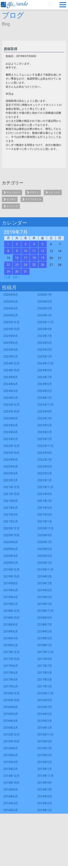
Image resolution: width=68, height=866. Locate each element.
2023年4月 (10, 432)
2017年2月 (10, 686)
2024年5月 (44, 384)
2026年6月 (10, 301)
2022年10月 (11, 453)
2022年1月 (44, 480)
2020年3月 (44, 556)
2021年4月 (10, 514)
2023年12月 (11, 404)
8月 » (16, 277)
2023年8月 (10, 418)
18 (34, 258)
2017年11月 (45, 652)
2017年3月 (44, 679)
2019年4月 (10, 597)
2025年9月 (44, 329)
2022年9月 (44, 453)
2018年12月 (11, 611)
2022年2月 (10, 480)
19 (42, 258)
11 (34, 251)
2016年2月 (10, 727)
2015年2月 (10, 769)
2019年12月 (11, 569)
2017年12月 (11, 652)
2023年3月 (44, 432)
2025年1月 (44, 356)
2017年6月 (10, 673)
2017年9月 (44, 659)
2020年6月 (10, 549)
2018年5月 (44, 631)
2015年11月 (45, 734)
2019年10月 (11, 576)
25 (34, 265)
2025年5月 (44, 343)
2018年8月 (10, 624)
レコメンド (12, 206)
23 (17, 265)
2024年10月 (11, 370)
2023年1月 (44, 439)
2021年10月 (11, 494)
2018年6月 (10, 631)
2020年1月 (44, 563)
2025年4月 (10, 349)
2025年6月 (10, 343)
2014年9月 (44, 782)
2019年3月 (44, 597)
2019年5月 (44, 590)
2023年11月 (45, 404)
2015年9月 (44, 741)
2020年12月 (11, 528)
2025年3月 (44, 349)
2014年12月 (11, 776)
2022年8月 (10, 459)
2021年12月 (11, 487)
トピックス (54, 192)
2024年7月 (44, 377)
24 (25, 265)
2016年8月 (10, 707)
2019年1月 (44, 604)
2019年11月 (45, 569)
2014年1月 (44, 810)
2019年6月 (10, 590)
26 (42, 265)
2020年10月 (11, 535)
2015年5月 (44, 755)
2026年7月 (44, 294)
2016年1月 (44, 727)
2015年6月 (10, 755)
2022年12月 (11, 446)
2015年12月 (11, 734)
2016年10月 (11, 700)
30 (17, 271)
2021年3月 (44, 514)
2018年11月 (45, 611)
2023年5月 (44, 425)
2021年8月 (10, 501)
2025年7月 (44, 336)
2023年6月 (10, 425)
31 (25, 271)
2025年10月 (11, 329)
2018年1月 (44, 645)
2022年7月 (44, 459)
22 (8, 265)
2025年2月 (10, 356)
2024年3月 (44, 391)
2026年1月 (44, 315)
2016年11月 (45, 693)
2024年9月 (44, 370)
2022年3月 (44, 473)
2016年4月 (10, 721)
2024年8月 (10, 377)
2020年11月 (45, 528)
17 (25, 258)
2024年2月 (10, 398)
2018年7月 (44, 624)
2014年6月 (10, 796)
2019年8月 (10, 583)
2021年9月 (44, 494)
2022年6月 (10, 466)
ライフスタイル (33, 199)
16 (17, 258)
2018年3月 (44, 638)
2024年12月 (11, 363)
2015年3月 (44, 762)
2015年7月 (44, 748)
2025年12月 (11, 322)
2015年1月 (44, 769)
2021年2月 (10, 521)
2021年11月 (45, 487)
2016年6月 (10, 714)
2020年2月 (10, 563)
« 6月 (7, 277)
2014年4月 (10, 803)
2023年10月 (11, 411)
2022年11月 (45, 446)
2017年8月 (10, 666)
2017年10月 (11, 659)
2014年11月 (45, 776)
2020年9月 (44, 535)
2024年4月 (10, 391)
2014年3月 (44, 803)
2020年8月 (10, 542)
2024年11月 (45, 363)
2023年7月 (44, 418)
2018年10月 (11, 618)
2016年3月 (44, 721)
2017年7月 (44, 666)
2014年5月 (44, 796)
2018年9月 (44, 618)
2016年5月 (44, 714)
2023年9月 (44, 411)
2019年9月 (44, 576)
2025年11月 (45, 322)
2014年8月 (10, 789)
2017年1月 (44, 686)
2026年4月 (10, 308)
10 (25, 251)
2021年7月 (44, 501)
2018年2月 (10, 645)
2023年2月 (10, 439)
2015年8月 (10, 748)
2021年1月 (44, 521)
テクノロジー (13, 192)
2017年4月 (10, 679)
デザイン (34, 192)
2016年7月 (44, 707)
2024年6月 (10, 384)
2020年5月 (44, 549)
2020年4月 (10, 556)
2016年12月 (11, 693)
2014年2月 (10, 810)
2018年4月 (10, 638)
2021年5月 (44, 508)
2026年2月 (10, 315)
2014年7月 (44, 789)
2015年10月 (11, 741)
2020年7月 (44, 542)
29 (8, 271)
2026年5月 (44, 301)
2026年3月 (44, 308)
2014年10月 (11, 782)
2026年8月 (10, 294)
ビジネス (11, 199)
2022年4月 (10, 473)
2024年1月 (44, 398)
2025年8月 (10, 336)
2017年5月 (44, 673)
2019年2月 (10, 604)
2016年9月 (44, 700)
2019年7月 (44, 583)
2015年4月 (10, 762)
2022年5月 (44, 466)
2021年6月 (10, 508)
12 (42, 251)
